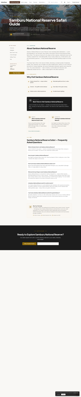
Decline (58, 394)
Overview (12, 47)
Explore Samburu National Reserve (48, 243)
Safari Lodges (24, 2)
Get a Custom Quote (29, 243)
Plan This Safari (16, 72)
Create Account (75, 2)
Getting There (13, 57)
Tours (30, 2)
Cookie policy (75, 392)
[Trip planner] (64, 2)
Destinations (42, 2)
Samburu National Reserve (21, 13)
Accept (63, 394)
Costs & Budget (13, 54)
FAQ (11, 59)
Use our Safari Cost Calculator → (34, 131)
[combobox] (53, 2)
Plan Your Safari (15, 2)
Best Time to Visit (13, 52)
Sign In (68, 2)
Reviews (35, 2)
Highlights (12, 50)
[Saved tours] (61, 2)
